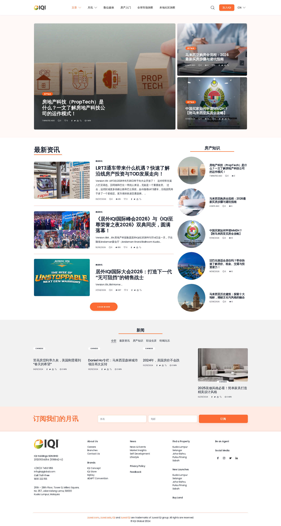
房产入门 (125, 7)
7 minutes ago (48, 120)
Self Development (140, 453)
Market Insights (138, 450)
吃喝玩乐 (165, 341)
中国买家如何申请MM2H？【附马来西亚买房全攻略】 (206, 110)
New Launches (181, 469)
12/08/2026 (214, 301)
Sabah (176, 460)
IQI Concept (94, 468)
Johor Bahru (179, 453)
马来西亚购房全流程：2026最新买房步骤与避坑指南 (206, 57)
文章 (74, 7)
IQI (113, 517)
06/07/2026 (101, 199)
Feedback (135, 472)
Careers (91, 446)
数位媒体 (109, 7)
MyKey (90, 475)
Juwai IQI (125, 517)
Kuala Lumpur (180, 446)
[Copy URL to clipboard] (80, 120)
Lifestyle (134, 457)
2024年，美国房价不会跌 (161, 360)
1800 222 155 (40, 479)
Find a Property (181, 441)
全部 (113, 341)
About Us (92, 441)
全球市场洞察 (145, 7)
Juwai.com (93, 517)
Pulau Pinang (180, 457)
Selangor (177, 450)
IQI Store (92, 471)
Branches (92, 450)
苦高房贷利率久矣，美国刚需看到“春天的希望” (57, 362)
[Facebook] (218, 458)
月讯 (90, 7)
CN (239, 7)
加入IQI (226, 7)
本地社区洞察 (167, 7)
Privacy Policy (137, 466)
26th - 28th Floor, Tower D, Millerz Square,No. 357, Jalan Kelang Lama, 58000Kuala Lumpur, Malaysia (56, 491)
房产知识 (47, 94)
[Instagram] (224, 458)
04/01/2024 (38, 369)
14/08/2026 (214, 271)
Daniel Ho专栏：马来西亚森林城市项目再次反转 (113, 362)
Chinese (39, 348)
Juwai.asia (105, 517)
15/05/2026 (101, 247)
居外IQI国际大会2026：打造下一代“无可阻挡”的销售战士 (134, 274)
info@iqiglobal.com (44, 471)
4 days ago (190, 65)
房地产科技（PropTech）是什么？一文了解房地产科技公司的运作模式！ (73, 107)
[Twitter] (230, 458)
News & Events (138, 446)
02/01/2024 (148, 365)
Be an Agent (222, 441)
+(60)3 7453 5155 (43, 468)
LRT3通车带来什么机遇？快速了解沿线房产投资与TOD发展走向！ (133, 170)
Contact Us (93, 453)
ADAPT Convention (97, 478)
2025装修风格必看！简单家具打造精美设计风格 (222, 390)
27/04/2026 (101, 290)
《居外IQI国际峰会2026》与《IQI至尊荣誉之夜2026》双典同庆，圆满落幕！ (134, 224)
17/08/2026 (190, 119)
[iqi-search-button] (212, 8)
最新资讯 (99, 161)
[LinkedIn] (236, 458)
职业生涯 (151, 341)
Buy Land (178, 497)
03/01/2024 (93, 369)
